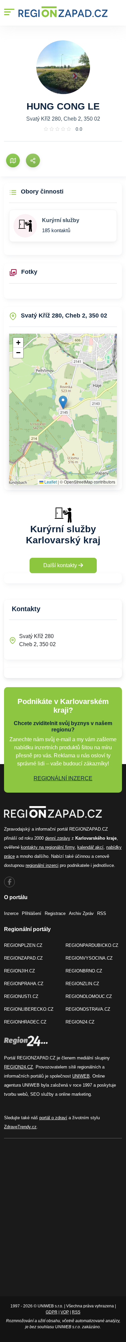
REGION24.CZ (80, 1021)
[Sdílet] (33, 160)
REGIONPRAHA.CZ (23, 983)
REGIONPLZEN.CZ (23, 945)
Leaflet (50, 482)
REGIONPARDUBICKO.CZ (92, 945)
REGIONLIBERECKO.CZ (28, 1009)
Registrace (55, 913)
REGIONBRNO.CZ (84, 970)
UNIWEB (81, 1076)
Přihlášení (31, 913)
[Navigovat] (13, 160)
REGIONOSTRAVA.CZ (88, 1009)
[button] (63, 402)
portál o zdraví (53, 1117)
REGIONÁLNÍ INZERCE (63, 778)
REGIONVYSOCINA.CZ (89, 958)
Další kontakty (60, 565)
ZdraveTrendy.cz (20, 1126)
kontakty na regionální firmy (48, 847)
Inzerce (11, 913)
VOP (64, 1312)
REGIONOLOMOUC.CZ (89, 996)
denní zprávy (57, 838)
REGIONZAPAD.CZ (23, 958)
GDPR (51, 1312)
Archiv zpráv (81, 913)
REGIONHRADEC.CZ (25, 1021)
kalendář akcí (90, 847)
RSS (101, 913)
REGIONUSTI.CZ (21, 996)
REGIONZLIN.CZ (82, 983)
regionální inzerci (42, 865)
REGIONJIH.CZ (19, 970)
